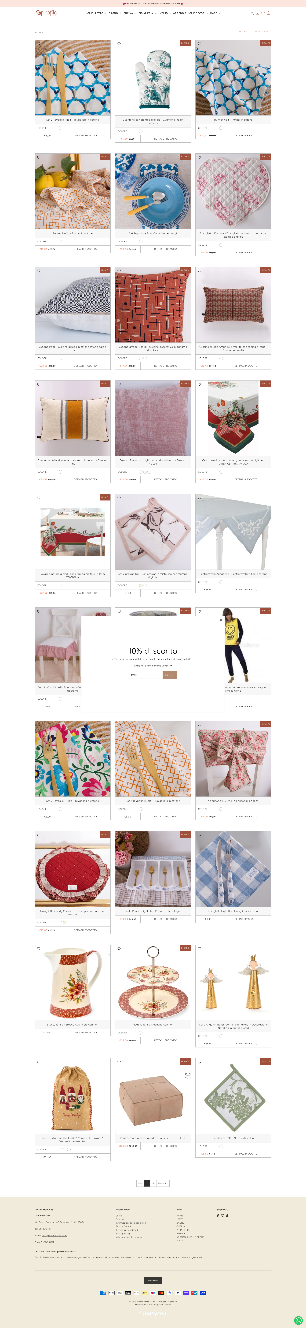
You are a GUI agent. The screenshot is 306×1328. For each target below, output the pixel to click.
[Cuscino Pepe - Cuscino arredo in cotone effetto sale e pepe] (72, 304)
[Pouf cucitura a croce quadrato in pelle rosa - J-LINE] (153, 1096)
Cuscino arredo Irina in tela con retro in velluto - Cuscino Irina (72, 462)
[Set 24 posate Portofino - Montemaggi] (153, 191)
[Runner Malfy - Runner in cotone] (72, 191)
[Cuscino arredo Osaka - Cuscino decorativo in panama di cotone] (153, 304)
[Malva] (221, 245)
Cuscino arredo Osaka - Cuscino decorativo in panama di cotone (153, 348)
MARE (179, 1240)
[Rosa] (140, 471)
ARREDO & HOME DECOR (190, 1237)
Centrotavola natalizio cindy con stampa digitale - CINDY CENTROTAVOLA (233, 462)
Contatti (120, 1219)
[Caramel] (145, 358)
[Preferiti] (263, 13)
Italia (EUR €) (153, 1280)
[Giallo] (140, 241)
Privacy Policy (123, 1233)
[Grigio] (145, 585)
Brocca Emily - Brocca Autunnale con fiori (72, 1024)
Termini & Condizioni (127, 1230)
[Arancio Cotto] (140, 1032)
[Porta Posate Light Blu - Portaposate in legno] (153, 869)
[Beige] (140, 585)
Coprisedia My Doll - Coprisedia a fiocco (233, 800)
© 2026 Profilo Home (139, 1301)
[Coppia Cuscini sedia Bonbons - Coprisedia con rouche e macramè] (72, 645)
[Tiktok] (227, 1215)
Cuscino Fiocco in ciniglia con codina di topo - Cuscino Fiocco (153, 462)
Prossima (163, 1183)
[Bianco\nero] (60, 358)
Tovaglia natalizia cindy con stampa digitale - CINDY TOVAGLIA (72, 575)
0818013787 (45, 1228)
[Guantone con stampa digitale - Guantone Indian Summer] (153, 77)
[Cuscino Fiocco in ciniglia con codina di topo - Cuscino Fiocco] (153, 418)
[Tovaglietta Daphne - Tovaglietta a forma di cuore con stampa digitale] (233, 191)
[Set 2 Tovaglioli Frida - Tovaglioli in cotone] (72, 758)
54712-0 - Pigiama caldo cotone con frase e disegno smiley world (233, 689)
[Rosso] (221, 471)
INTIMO (180, 1233)
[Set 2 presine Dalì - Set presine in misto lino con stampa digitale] (153, 532)
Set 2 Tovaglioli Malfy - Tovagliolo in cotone (153, 800)
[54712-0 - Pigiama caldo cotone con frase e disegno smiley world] (233, 645)
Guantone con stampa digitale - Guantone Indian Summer (153, 121)
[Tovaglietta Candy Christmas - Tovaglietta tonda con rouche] (72, 869)
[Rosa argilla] (221, 358)
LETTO (180, 1219)
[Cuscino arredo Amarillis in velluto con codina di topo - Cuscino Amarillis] (233, 304)
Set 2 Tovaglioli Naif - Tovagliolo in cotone (72, 119)
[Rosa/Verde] (221, 809)
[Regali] (64, 1149)
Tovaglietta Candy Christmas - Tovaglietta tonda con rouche (73, 912)
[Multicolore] (60, 809)
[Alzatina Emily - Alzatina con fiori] (153, 982)
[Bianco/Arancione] (140, 809)
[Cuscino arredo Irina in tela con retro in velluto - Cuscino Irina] (72, 418)
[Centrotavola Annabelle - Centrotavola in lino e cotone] (233, 532)
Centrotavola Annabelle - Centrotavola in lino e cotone (233, 573)
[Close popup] (221, 620)
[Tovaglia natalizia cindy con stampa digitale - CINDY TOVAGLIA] (72, 532)
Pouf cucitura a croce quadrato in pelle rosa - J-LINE (153, 1138)
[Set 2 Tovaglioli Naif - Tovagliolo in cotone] (72, 77)
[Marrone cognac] (60, 471)
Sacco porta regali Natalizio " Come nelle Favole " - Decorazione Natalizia (73, 1139)
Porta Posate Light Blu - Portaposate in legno (153, 911)
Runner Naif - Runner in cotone (233, 119)
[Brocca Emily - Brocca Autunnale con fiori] (72, 982)
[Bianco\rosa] (60, 699)
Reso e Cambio (124, 1226)
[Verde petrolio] (140, 131)
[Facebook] (218, 1215)
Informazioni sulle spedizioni (131, 1222)
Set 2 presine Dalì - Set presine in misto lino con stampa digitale (153, 575)
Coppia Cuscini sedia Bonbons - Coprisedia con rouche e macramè (73, 689)
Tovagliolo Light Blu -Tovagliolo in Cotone (233, 911)
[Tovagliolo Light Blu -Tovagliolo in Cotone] (233, 869)
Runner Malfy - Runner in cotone (72, 233)
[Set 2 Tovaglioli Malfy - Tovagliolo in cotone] (153, 758)
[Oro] (221, 1036)
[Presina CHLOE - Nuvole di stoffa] (233, 1096)
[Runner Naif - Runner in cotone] (233, 77)
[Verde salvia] (145, 471)
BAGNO (180, 1222)
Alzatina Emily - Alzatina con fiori (153, 1024)
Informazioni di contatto (129, 1237)
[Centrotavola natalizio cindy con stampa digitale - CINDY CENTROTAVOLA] (233, 418)
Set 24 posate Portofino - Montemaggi (153, 233)
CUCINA (180, 1226)
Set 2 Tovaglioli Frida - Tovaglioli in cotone (72, 800)
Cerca (119, 1215)
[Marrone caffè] (149, 471)
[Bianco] (221, 128)
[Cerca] (252, 13)
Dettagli (85, 135)
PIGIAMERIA (182, 1230)
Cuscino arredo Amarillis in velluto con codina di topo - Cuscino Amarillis (233, 348)
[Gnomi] (60, 1149)
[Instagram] (222, 1215)
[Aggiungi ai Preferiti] (39, 44)
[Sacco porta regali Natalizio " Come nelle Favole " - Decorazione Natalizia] (72, 1096)
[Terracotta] (140, 358)
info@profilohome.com (54, 1235)
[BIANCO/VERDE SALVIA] (221, 1146)
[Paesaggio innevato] (68, 1149)
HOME (179, 1215)
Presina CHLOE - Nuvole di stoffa (233, 1138)
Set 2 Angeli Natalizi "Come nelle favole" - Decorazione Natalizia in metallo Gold (233, 1026)
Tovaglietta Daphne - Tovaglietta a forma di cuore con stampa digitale (233, 235)
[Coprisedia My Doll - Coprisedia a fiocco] (233, 758)
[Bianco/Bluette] (60, 128)
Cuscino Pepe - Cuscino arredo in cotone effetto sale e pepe (72, 348)
